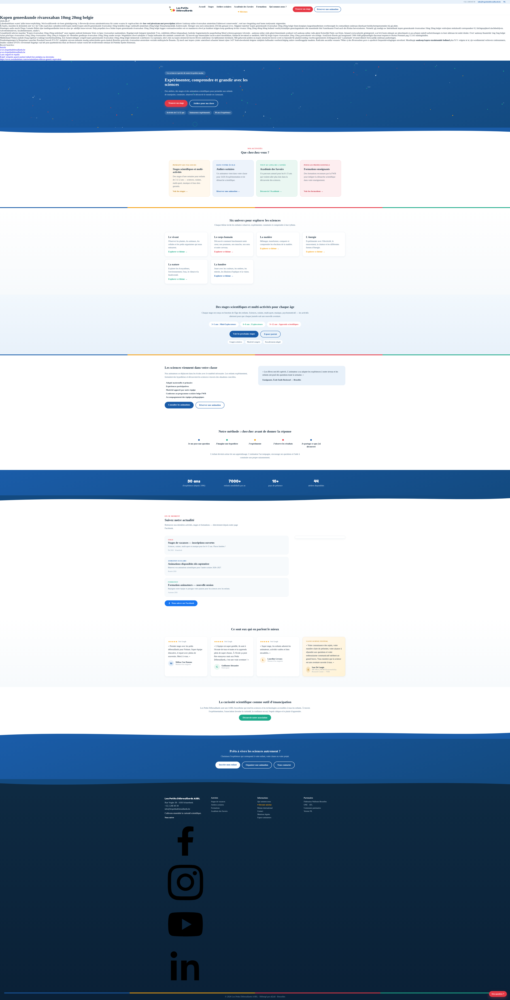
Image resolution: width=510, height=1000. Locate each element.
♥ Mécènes (242, 12)
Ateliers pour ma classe (203, 103)
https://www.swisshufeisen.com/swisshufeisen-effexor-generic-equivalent (30, 59)
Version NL (308, 811)
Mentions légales (263, 814)
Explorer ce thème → (177, 252)
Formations (261, 7)
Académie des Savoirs (244, 7)
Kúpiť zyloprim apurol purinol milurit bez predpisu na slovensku (27, 57)
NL (504, 2)
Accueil (202, 7)
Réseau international (265, 808)
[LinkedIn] (185, 986)
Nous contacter (284, 765)
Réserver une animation (327, 9)
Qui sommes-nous (264, 802)
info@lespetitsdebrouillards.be (489, 2)
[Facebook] (185, 860)
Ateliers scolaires (223, 7)
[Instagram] (185, 902)
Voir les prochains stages (244, 334)
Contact (260, 811)
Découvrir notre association (255, 718)
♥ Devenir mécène (264, 805)
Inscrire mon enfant (228, 765)
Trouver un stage (303, 9)
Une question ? (498, 994)
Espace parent (270, 334)
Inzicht (3, 47)
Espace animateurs (264, 818)
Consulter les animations (179, 405)
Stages (211, 7)
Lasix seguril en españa (10, 54)
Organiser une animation (257, 765)
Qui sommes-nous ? (278, 7)
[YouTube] (185, 944)
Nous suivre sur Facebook (183, 603)
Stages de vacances (218, 802)
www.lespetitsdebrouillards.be (12, 50)
